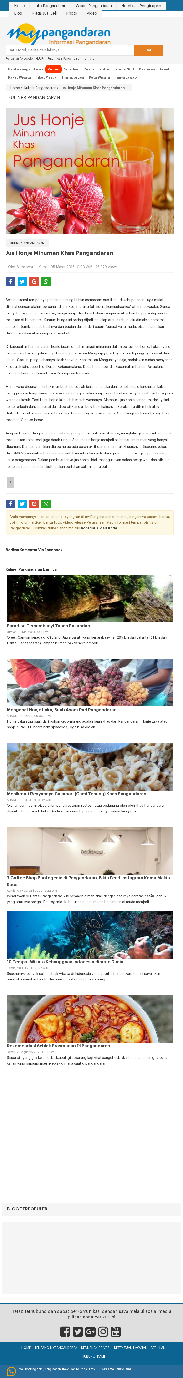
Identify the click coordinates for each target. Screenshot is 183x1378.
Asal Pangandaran (69, 58)
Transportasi (72, 77)
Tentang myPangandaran (56, 1348)
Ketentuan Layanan (130, 1348)
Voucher (71, 69)
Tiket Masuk (46, 77)
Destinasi (147, 69)
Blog (18, 13)
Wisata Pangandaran (94, 6)
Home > (16, 88)
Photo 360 (125, 69)
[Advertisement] (92, 1258)
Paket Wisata (19, 77)
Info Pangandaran (50, 6)
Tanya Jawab (126, 77)
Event (165, 69)
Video (92, 13)
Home (19, 6)
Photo (71, 13)
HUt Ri (40, 58)
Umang (90, 58)
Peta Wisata (99, 77)
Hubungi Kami (93, 1356)
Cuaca (89, 69)
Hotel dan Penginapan (141, 6)
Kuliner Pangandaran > (40, 88)
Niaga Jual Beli (44, 13)
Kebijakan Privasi (96, 1348)
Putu (50, 58)
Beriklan (158, 1348)
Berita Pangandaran (25, 69)
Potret (105, 69)
